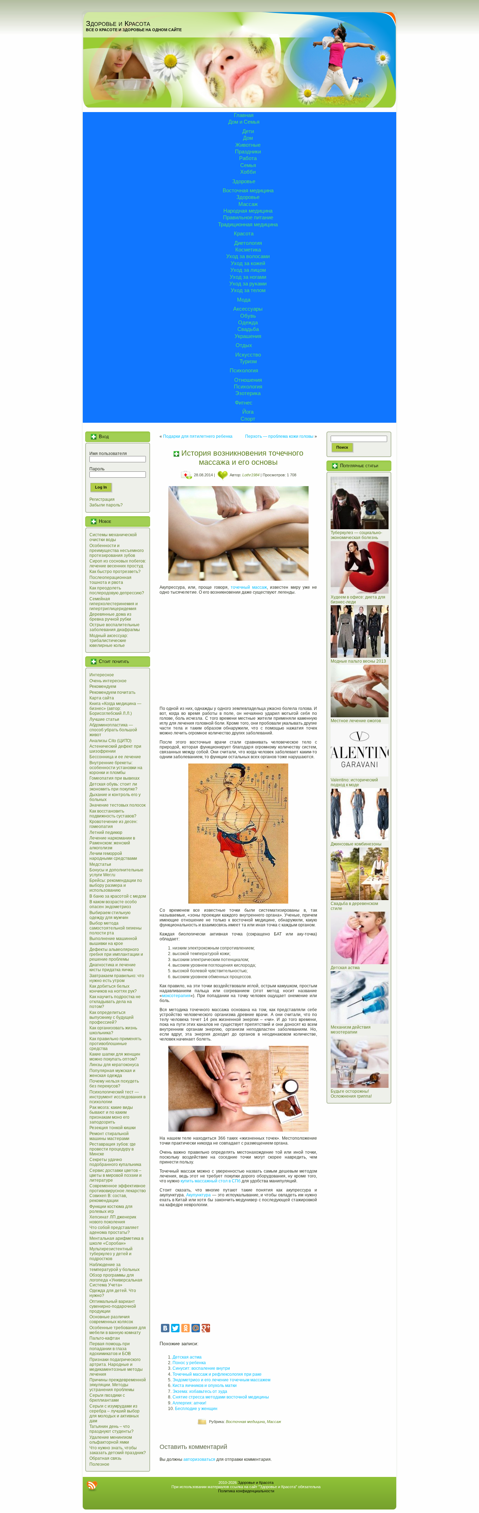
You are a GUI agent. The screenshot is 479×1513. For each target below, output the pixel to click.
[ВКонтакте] (165, 1328)
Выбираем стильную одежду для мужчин (109, 915)
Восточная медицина (248, 190)
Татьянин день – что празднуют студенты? (111, 1429)
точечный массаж (249, 587)
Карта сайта (101, 698)
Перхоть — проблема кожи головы (279, 436)
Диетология (248, 243)
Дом (248, 138)
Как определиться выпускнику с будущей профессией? (111, 1017)
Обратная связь (105, 1458)
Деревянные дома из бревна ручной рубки (110, 617)
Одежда (248, 322)
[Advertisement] (238, 648)
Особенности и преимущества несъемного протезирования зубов (116, 550)
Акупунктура (198, 1195)
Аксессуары (248, 309)
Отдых (244, 345)
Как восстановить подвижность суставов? (112, 813)
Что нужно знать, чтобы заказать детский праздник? (117, 1450)
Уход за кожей (248, 263)
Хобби (248, 172)
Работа (248, 158)
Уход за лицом (248, 270)
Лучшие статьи (104, 719)
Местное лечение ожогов (356, 720)
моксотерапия (176, 995)
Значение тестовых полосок (117, 805)
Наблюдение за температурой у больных (114, 1267)
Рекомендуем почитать (112, 692)
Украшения (248, 336)
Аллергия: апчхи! (189, 1403)
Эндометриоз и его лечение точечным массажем (221, 1379)
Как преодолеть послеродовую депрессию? (116, 590)
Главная (244, 115)
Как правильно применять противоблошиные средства (115, 1043)
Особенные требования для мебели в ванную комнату (117, 1330)
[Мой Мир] (195, 1328)
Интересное (101, 674)
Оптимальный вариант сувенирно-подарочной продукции (112, 1306)
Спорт (248, 419)
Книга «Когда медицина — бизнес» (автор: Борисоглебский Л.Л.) (115, 708)
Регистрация (102, 499)
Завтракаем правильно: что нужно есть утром (116, 978)
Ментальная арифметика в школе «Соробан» (116, 1241)
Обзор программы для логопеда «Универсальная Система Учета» (115, 1280)
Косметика (248, 250)
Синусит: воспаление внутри (201, 1368)
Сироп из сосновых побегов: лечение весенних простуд (117, 563)
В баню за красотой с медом (117, 896)
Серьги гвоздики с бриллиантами (107, 1398)
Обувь (248, 316)
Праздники (248, 151)
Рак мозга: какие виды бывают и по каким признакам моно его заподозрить (111, 1115)
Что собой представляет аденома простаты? (114, 1230)
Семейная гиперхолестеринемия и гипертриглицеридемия (113, 603)
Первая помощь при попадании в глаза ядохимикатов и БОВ (110, 1348)
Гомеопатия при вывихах (114, 778)
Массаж (248, 204)
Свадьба (248, 329)
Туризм (248, 361)
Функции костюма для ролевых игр (111, 1209)
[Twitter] (175, 1328)
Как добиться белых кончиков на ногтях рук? (113, 989)
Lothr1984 (250, 475)
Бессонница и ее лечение (115, 756)
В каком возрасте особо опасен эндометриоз (113, 904)
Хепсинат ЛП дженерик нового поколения (112, 1219)
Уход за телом (248, 290)
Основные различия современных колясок (111, 1319)
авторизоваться (199, 1459)
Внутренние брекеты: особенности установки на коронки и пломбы (115, 767)
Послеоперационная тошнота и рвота (110, 580)
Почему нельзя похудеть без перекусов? (114, 1084)
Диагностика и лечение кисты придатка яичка (112, 967)
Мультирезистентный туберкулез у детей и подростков (111, 1253)
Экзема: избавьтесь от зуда (200, 1391)
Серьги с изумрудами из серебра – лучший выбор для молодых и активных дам (114, 1413)
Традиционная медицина (248, 224)
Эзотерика (248, 393)
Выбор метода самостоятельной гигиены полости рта (115, 928)
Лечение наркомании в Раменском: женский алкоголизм (112, 843)
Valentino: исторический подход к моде (354, 782)
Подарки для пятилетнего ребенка (197, 436)
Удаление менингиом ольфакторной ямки (110, 1440)
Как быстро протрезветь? (115, 571)
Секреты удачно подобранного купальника (115, 1162)
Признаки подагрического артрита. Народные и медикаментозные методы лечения (116, 1367)
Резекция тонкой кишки (112, 1127)
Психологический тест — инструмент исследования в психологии (117, 1097)
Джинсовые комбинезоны (356, 844)
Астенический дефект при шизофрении (115, 749)
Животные (248, 145)
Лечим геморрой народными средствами (113, 856)
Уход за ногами (248, 277)
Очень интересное (108, 680)
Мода (243, 300)
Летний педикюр (105, 832)
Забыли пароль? (106, 505)
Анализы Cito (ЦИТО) (110, 740)
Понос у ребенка (189, 1362)
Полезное (99, 1464)
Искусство (248, 355)
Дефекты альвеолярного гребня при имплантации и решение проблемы (116, 954)
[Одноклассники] (185, 1328)
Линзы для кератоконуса (114, 1064)
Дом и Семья (243, 122)
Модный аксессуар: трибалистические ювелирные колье (108, 640)
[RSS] (91, 1486)
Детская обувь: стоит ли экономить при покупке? (113, 787)
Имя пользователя (108, 453)
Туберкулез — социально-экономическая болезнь (356, 535)
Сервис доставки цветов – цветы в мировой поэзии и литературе (115, 1175)
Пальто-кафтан (104, 1338)
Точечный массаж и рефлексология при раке (217, 1374)
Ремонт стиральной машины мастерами (109, 1136)
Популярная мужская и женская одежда (112, 1073)
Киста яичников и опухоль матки (205, 1385)
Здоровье (243, 181)
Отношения (248, 380)
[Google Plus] (206, 1328)
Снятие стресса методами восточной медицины (221, 1397)
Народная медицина (247, 211)
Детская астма (187, 1357)
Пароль (96, 469)
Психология (244, 370)
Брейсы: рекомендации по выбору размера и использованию (115, 885)
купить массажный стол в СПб (211, 1181)
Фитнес (243, 403)
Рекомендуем (102, 686)
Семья (248, 165)
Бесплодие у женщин (196, 1408)
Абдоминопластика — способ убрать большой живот (113, 730)
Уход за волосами (248, 256)
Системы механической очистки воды (113, 537)
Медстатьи (100, 864)
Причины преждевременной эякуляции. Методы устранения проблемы (117, 1384)
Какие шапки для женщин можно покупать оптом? (114, 1057)
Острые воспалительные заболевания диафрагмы (114, 627)
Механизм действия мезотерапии (351, 1030)
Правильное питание (248, 217)
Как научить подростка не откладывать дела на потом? (115, 1001)
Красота (244, 233)
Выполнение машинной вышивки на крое (113, 941)
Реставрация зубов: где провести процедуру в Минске (112, 1149)
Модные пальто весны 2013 (358, 661)
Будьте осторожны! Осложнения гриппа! (351, 1094)
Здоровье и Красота (118, 23)
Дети (248, 131)
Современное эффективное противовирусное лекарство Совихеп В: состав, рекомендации (117, 1193)
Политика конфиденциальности (246, 1491)
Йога (248, 412)
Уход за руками (248, 283)
